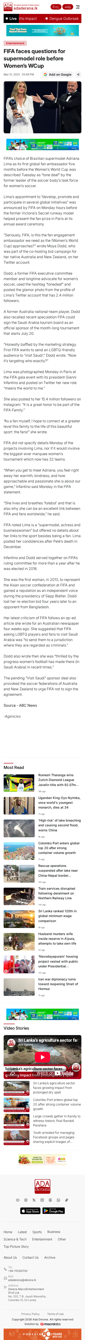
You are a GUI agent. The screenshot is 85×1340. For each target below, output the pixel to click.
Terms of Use (55, 1314)
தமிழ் (68, 6)
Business (53, 1232)
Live (13, 18)
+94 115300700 (17, 1271)
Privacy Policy (30, 1314)
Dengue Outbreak (56, 18)
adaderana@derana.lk (22, 1280)
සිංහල (56, 6)
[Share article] (78, 74)
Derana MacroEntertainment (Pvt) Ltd (27, 1294)
